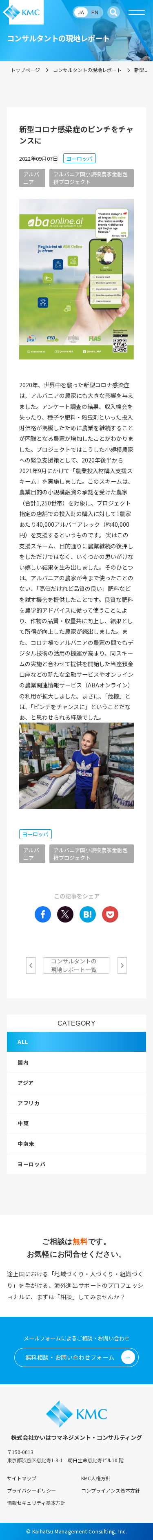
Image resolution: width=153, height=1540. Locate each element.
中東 (23, 1123)
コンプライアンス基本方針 (110, 1490)
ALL (23, 1042)
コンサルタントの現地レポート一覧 (74, 965)
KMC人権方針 (96, 1478)
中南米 (26, 1143)
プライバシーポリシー (31, 1490)
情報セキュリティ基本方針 (36, 1502)
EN (94, 12)
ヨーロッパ (31, 1164)
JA (81, 12)
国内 (23, 1062)
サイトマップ (21, 1478)
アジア (26, 1083)
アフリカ (29, 1103)
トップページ (25, 69)
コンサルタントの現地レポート (87, 69)
